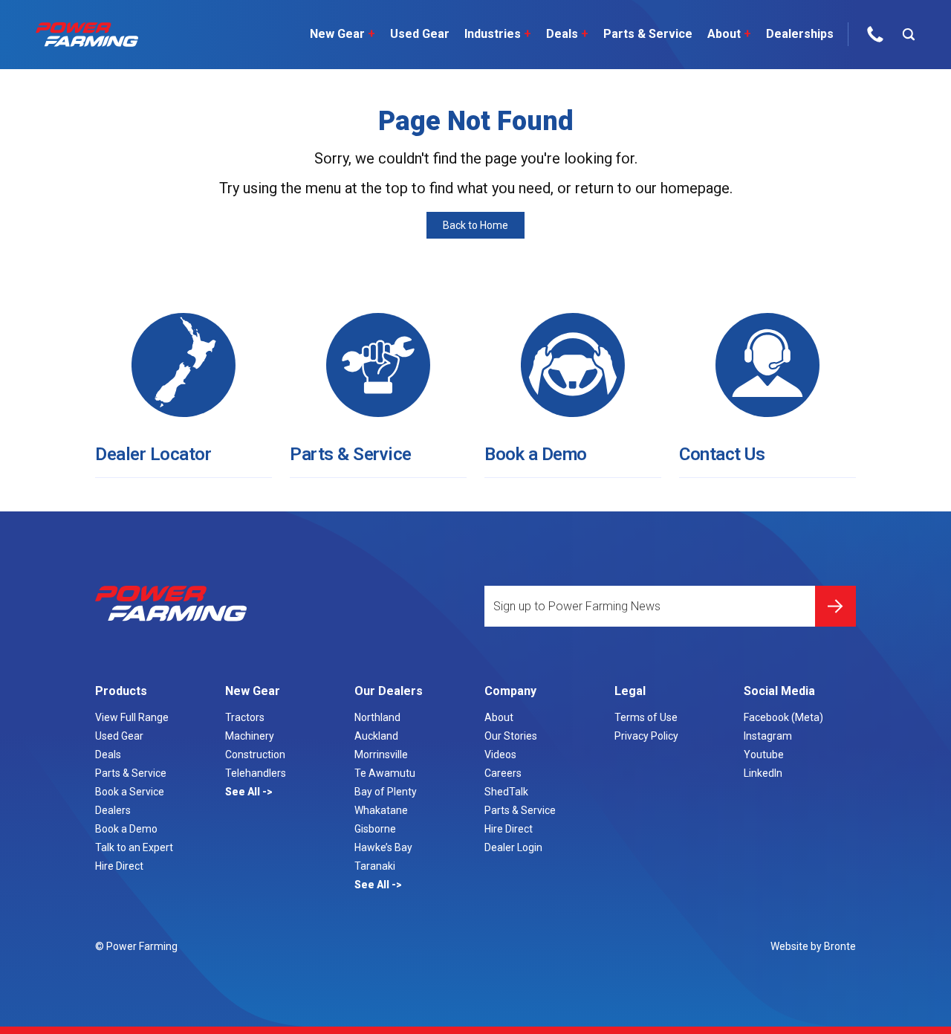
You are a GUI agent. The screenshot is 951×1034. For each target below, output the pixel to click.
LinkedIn (763, 773)
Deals (567, 34)
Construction (255, 754)
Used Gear (419, 34)
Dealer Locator (153, 454)
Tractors (244, 717)
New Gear (342, 34)
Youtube (764, 754)
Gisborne (375, 829)
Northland (377, 717)
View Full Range (132, 717)
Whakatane (381, 810)
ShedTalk (506, 792)
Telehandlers (255, 773)
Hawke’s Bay (383, 847)
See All (243, 792)
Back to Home (475, 225)
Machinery (249, 736)
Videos (500, 754)
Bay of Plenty (385, 792)
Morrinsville (381, 754)
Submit (835, 606)
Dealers (113, 810)
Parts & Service (647, 34)
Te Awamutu (384, 773)
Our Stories (510, 736)
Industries (497, 34)
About (729, 34)
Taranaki (374, 866)
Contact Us (722, 454)
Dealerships (800, 34)
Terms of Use (646, 717)
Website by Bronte (813, 946)
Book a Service (129, 792)
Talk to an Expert (134, 847)
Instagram (768, 736)
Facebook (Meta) (783, 717)
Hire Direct (119, 866)
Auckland (376, 736)
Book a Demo (535, 454)
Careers (503, 773)
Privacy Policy (646, 736)
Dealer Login (513, 847)
